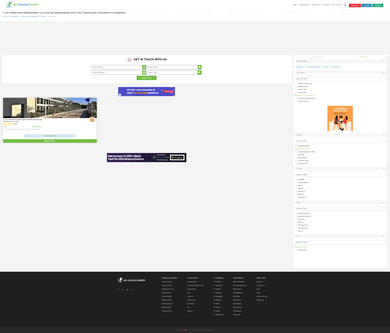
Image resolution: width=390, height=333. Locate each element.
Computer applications (195, 285)
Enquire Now (147, 78)
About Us (260, 282)
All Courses (336, 5)
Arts (188, 293)
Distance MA (166, 293)
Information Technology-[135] (306, 98)
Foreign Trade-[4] (303, 101)
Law (188, 307)
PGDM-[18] (301, 179)
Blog (258, 289)
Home (5, 16)
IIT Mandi (217, 311)
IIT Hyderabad (218, 315)
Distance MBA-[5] (303, 182)
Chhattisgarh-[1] (303, 228)
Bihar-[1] (300, 222)
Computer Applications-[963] (306, 152)
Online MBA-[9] (302, 197)
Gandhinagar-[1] (303, 247)
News (258, 293)
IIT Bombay (218, 300)
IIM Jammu (237, 300)
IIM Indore (236, 296)
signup (378, 5)
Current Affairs (262, 296)
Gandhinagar (335, 67)
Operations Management (29, 16)
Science (326, 5)
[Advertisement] (195, 39)
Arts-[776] (301, 155)
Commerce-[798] (303, 160)
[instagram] (123, 290)
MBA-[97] (300, 194)
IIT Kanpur (217, 307)
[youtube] (127, 290)
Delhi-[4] (300, 231)
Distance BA (166, 307)
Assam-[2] (301, 219)
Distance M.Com (168, 289)
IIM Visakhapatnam (240, 285)
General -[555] (302, 89)
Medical (190, 311)
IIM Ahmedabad (238, 282)
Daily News (260, 300)
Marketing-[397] (302, 86)
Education (316, 5)
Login (366, 5)
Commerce (191, 300)
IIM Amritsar (237, 289)
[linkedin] (132, 290)
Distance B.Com (167, 304)
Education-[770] (302, 163)
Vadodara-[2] (302, 250)
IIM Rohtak (236, 315)
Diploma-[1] (301, 191)
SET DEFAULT (363, 57)
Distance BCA (167, 300)
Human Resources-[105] (305, 83)
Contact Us (261, 285)
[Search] (345, 4)
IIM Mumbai (237, 311)
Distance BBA (166, 296)
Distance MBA (167, 282)
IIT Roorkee (217, 282)
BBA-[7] (300, 185)
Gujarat (43, 16)
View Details (51, 136)
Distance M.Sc (167, 311)
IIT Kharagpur (218, 296)
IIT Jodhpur (217, 293)
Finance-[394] (302, 92)
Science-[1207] (302, 157)
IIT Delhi (216, 304)
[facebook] (118, 290)
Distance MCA (167, 285)
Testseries (355, 5)
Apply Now (50, 141)
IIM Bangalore (238, 293)
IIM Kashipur (237, 304)
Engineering (304, 5)
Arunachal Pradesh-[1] (304, 216)
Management (14, 16)
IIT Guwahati (218, 285)
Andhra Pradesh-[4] (304, 213)
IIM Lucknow (237, 307)
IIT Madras (217, 289)
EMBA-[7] (300, 188)
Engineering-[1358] (303, 146)
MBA (294, 5)
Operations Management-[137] (307, 95)
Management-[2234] (304, 149)
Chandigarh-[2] (302, 225)
